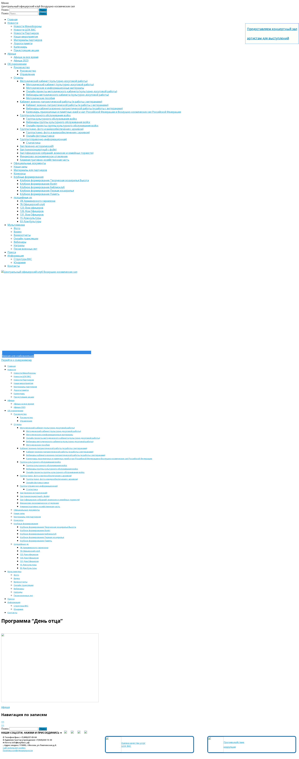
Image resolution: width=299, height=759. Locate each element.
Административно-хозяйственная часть (44, 160)
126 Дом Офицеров (32, 211)
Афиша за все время (26, 57)
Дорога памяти (23, 43)
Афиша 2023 (21, 60)
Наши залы (20, 166)
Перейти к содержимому (16, 360)
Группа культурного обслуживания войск (45, 115)
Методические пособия (40, 98)
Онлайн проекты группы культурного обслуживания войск (62, 125)
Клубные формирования (28, 177)
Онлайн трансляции (26, 238)
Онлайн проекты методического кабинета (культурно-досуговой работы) (71, 91)
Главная (12, 19)
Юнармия (20, 262)
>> (2, 725)
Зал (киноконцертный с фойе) (38, 149)
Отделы (18, 77)
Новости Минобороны (27, 26)
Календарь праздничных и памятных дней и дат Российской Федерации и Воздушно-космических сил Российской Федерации (103, 112)
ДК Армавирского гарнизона (37, 201)
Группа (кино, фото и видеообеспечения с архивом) (51, 129)
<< (2, 722)
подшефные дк (23, 197)
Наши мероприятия (26, 36)
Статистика (33, 142)
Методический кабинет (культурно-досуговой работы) (54, 81)
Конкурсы (20, 173)
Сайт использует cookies (14, 748)
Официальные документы (30, 163)
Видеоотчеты (22, 235)
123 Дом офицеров (31, 207)
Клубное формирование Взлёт (38, 183)
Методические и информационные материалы (55, 88)
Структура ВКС (23, 259)
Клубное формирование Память (39, 194)
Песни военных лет (25, 249)
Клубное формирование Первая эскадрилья (47, 190)
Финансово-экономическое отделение (44, 156)
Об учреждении (16, 64)
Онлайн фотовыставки (40, 136)
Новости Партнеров (26, 33)
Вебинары (20, 242)
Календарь (20, 47)
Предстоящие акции (26, 50)
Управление (27, 74)
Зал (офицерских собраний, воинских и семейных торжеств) (56, 153)
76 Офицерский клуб (32, 204)
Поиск (5, 10)
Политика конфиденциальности (18, 750)
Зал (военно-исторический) (37, 146)
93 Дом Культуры (30, 221)
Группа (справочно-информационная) (43, 139)
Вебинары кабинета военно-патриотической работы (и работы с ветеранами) (74, 108)
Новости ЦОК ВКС (25, 29)
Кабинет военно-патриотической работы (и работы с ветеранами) (61, 101)
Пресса (11, 252)
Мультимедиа (16, 225)
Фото (17, 228)
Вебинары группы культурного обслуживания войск (58, 122)
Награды (19, 245)
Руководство (22, 67)
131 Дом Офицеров (32, 214)
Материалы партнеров (28, 40)
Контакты (13, 266)
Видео (17, 231)
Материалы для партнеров (30, 170)
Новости (12, 23)
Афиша (11, 53)
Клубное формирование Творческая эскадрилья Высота (54, 180)
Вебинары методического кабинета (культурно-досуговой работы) (67, 94)
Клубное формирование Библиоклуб (42, 187)
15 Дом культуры (30, 218)
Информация (15, 255)
